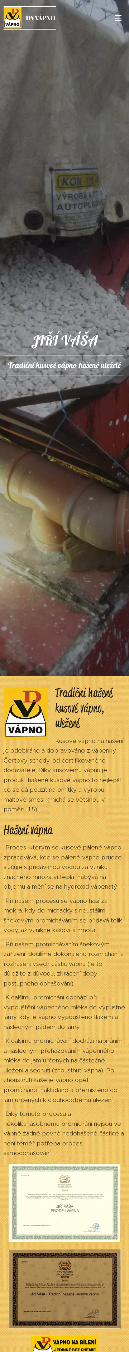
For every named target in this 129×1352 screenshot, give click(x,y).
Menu (118, 18)
